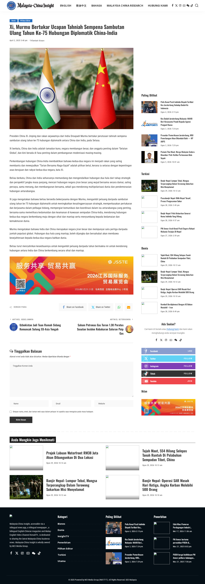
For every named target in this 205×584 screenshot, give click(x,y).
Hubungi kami (173, 329)
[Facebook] (172, 5)
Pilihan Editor (25, 21)
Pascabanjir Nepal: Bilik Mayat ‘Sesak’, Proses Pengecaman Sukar (176, 199)
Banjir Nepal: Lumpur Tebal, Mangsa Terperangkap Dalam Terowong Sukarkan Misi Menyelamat (177, 183)
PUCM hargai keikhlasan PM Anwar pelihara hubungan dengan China (184, 556)
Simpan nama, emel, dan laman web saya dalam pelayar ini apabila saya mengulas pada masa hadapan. (53, 412)
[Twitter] (176, 5)
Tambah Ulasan (38, 41)
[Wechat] (188, 5)
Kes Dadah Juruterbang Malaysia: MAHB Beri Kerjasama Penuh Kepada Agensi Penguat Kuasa (176, 121)
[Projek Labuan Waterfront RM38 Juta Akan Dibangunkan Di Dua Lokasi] (26, 457)
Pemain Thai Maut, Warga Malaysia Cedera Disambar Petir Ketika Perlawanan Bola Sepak (178, 155)
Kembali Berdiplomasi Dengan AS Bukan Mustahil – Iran (176, 306)
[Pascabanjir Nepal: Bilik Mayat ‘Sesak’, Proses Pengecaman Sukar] (149, 202)
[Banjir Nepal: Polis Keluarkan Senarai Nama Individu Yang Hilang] (149, 217)
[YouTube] (184, 5)
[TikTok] (191, 5)
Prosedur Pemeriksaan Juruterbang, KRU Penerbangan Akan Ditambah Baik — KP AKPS (177, 138)
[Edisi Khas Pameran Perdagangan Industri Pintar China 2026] (162, 528)
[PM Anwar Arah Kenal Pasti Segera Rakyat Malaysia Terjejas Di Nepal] (149, 232)
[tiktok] (168, 373)
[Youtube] (168, 381)
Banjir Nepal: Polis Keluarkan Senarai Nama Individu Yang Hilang (175, 215)
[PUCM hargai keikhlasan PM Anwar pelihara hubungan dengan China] (162, 558)
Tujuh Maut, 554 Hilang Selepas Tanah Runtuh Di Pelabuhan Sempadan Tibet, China (176, 258)
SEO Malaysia (131, 580)
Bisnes (61, 523)
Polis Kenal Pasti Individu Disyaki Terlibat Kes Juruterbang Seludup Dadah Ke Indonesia (177, 105)
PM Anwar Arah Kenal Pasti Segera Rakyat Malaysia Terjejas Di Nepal (178, 230)
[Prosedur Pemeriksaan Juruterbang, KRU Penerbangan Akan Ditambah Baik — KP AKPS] (149, 140)
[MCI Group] (30, 5)
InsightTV (63, 536)
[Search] (197, 5)
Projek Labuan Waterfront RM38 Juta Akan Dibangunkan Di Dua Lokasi (72, 455)
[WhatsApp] (119, 307)
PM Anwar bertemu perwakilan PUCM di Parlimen (181, 541)
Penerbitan (64, 542)
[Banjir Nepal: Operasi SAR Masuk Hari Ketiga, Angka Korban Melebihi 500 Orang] (149, 293)
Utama (62, 561)
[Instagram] (180, 5)
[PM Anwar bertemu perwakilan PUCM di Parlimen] (162, 543)
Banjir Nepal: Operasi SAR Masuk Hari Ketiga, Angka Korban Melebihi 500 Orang (177, 291)
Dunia (14, 21)
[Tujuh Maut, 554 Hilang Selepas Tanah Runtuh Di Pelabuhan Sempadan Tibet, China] (149, 260)
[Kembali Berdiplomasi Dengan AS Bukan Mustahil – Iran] (149, 308)
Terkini (62, 554)
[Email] (129, 307)
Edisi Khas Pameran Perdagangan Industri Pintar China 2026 (181, 526)
